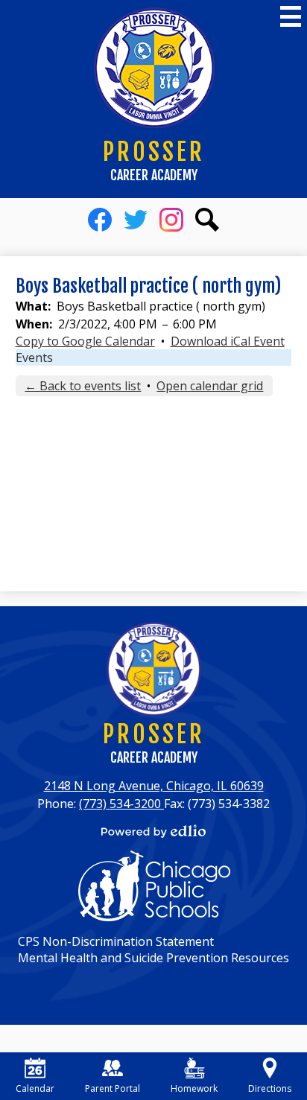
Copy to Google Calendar (85, 341)
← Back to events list (83, 386)
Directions (269, 1088)
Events (34, 357)
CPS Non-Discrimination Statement (116, 941)
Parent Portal (112, 1088)
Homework (194, 1088)
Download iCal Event (228, 341)
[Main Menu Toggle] (290, 16)
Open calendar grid (209, 386)
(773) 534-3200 (121, 803)
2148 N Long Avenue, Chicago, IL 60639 (154, 786)
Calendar (35, 1088)
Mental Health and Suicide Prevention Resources (153, 958)
